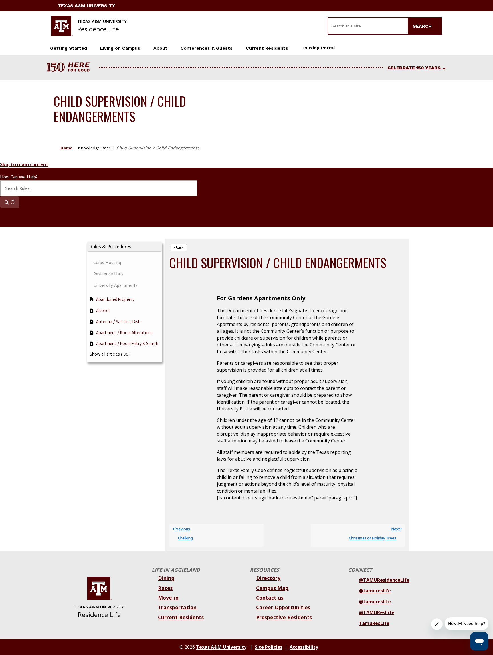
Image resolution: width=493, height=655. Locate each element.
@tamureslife (375, 591)
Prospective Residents (284, 617)
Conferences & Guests (207, 48)
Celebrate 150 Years (414, 67)
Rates (165, 588)
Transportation (177, 607)
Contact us (269, 597)
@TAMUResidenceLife (384, 580)
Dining (166, 578)
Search (423, 26)
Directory (268, 578)
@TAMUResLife (376, 612)
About (160, 48)
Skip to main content (24, 164)
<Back (179, 247)
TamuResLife (374, 623)
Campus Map (272, 588)
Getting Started (68, 48)
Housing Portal (318, 48)
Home (66, 148)
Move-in (168, 597)
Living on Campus (120, 48)
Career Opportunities (283, 607)
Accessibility (304, 647)
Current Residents (267, 48)
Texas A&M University (86, 5)
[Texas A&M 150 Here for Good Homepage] (70, 67)
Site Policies (268, 647)
